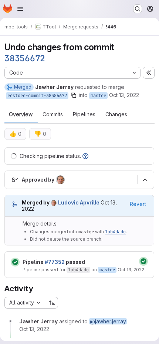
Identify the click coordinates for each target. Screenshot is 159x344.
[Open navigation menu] (20, 9)
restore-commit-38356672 (37, 96)
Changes (116, 114)
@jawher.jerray (108, 321)
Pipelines (84, 114)
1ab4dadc (115, 232)
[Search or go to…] (137, 8)
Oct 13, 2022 (124, 95)
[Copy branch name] (73, 95)
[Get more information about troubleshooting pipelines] (85, 156)
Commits (53, 114)
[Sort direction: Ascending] (52, 303)
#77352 (55, 262)
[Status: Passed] (15, 262)
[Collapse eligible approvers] (145, 179)
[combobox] (25, 303)
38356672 (24, 58)
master (98, 96)
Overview (21, 114)
